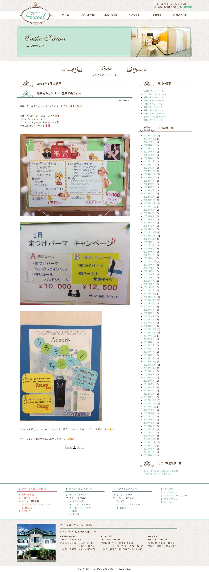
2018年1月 (149, 397)
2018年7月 (149, 377)
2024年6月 (149, 184)
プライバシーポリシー (175, 495)
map (187, 7)
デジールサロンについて (34, 489)
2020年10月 (150, 300)
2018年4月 (149, 387)
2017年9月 (149, 410)
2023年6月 (149, 216)
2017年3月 (149, 429)
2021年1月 (149, 290)
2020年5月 (149, 313)
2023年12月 (150, 200)
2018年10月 (150, 368)
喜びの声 (26, 511)
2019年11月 (150, 332)
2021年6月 (149, 274)
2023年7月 (149, 213)
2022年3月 (149, 258)
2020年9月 (149, 303)
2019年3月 (149, 352)
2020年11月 (150, 297)
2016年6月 (149, 455)
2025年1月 (149, 168)
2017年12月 (150, 400)
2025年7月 (149, 148)
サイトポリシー (172, 499)
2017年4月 (149, 426)
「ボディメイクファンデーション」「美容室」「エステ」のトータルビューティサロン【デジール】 (36, 13)
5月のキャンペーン (153, 110)
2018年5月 (149, 384)
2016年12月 (150, 439)
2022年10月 (150, 239)
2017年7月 (149, 416)
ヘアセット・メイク (130, 504)
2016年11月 (150, 442)
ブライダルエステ (81, 507)
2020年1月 (149, 326)
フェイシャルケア (81, 504)
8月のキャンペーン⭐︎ (154, 100)
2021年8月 (149, 268)
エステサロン (111, 15)
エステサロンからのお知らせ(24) (161, 471)
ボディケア (78, 501)
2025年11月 (150, 135)
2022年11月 (150, 235)
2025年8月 (149, 145)
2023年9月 (149, 210)
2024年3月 (149, 193)
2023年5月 (149, 219)
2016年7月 (149, 452)
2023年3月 (149, 222)
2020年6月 (149, 310)
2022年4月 (149, 255)
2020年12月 (150, 293)
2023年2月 (149, 226)
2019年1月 (149, 358)
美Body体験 (28, 494)
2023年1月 (149, 229)
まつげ (75, 514)
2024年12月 (150, 171)
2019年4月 (149, 348)
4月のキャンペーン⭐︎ (154, 113)
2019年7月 (149, 345)
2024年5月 (149, 187)
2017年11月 (150, 403)
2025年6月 (149, 151)
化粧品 (28, 507)
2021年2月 (149, 287)
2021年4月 (149, 281)
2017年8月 (149, 413)
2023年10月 (150, 206)
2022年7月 (149, 245)
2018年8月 (149, 374)
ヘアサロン (134, 15)
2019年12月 (150, 329)
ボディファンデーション (37, 504)
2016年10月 (150, 445)
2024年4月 (149, 190)
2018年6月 (149, 381)
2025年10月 (150, 138)
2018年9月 (149, 371)
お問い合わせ (180, 15)
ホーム (65, 15)
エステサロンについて (80, 489)
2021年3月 (149, 284)
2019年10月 (150, 335)
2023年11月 (150, 203)
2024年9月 (149, 177)
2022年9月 (149, 242)
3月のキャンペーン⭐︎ (154, 120)
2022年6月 (149, 248)
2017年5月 (149, 423)
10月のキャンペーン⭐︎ (155, 94)
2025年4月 (149, 158)
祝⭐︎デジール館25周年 (155, 116)
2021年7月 (149, 271)
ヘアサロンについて (126, 489)
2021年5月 (149, 277)
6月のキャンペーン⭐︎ (154, 107)
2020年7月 (149, 306)
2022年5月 (149, 252)
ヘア (122, 501)
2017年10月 (150, 406)
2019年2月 (149, 355)
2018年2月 (149, 394)
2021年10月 (150, 261)
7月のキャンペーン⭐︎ (154, 103)
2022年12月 (150, 232)
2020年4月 (149, 316)
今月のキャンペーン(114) (157, 474)
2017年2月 (149, 432)
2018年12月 (150, 361)
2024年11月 (150, 174)
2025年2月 (149, 164)
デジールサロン (88, 15)
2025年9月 (149, 142)
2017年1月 (149, 436)
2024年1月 (149, 197)
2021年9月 (149, 265)
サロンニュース (30, 498)
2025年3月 (149, 161)
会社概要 (157, 15)
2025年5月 (149, 155)
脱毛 (74, 511)
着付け (123, 507)
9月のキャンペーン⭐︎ (154, 97)
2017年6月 (149, 419)
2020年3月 (149, 319)
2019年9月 (149, 339)
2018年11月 (150, 365)
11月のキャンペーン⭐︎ (155, 91)
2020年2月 (149, 322)
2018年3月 (149, 390)
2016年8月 (149, 449)
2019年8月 (149, 342)
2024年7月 (149, 181)
